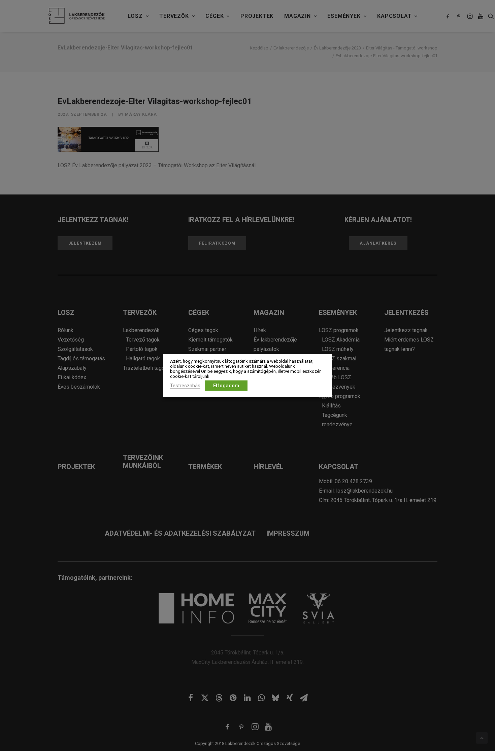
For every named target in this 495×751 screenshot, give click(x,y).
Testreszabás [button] (185, 386)
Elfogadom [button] (226, 386)
